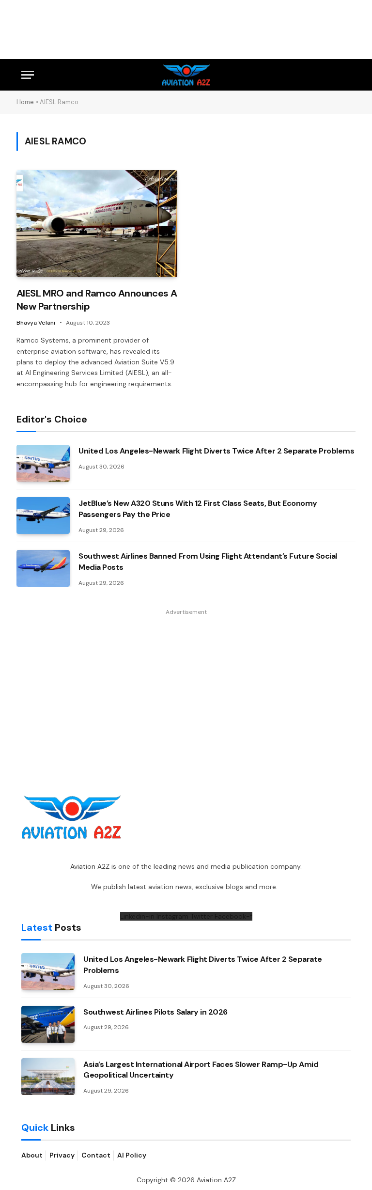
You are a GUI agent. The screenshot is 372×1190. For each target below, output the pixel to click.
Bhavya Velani (35, 323)
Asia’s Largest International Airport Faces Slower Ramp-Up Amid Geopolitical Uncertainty (200, 1069)
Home (25, 102)
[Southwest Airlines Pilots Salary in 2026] (48, 1024)
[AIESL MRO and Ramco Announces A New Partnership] (96, 223)
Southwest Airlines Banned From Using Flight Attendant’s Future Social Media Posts (207, 561)
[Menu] (27, 75)
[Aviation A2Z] (186, 75)
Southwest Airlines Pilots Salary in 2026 (155, 1012)
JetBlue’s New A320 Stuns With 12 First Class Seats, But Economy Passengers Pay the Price (197, 508)
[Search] (346, 75)
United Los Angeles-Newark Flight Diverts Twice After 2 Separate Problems (216, 451)
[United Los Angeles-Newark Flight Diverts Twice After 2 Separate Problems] (43, 463)
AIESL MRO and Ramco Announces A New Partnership (96, 300)
